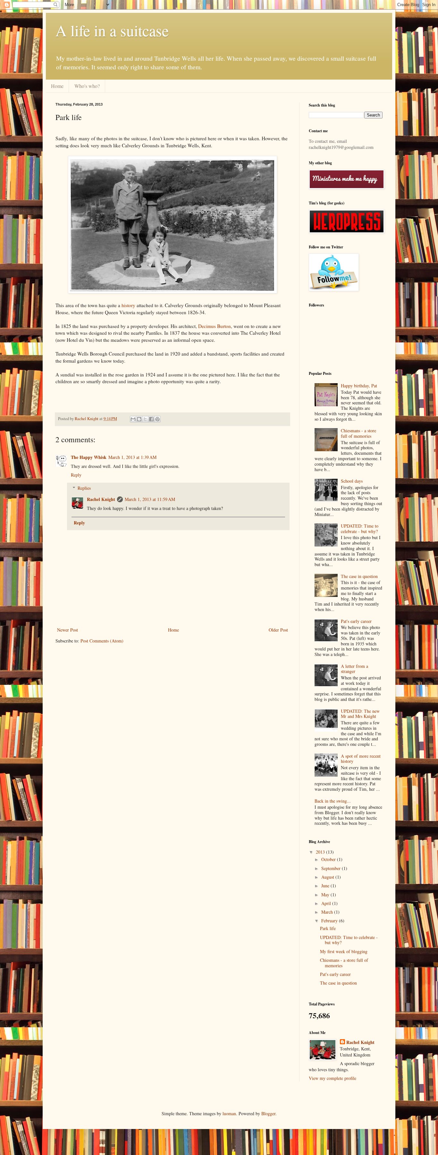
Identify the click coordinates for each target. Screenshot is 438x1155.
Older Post (278, 630)
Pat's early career (356, 621)
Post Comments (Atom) (101, 641)
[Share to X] (145, 419)
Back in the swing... (333, 801)
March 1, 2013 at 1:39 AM (132, 457)
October (329, 859)
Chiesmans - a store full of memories (358, 433)
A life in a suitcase (112, 30)
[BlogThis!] (139, 419)
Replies (84, 488)
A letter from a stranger (354, 669)
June (326, 886)
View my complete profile (332, 1078)
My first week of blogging (343, 951)
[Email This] (133, 419)
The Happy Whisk (88, 457)
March (327, 912)
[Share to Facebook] (151, 419)
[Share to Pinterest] (157, 419)
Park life (328, 928)
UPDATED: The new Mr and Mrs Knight (360, 714)
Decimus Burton (214, 326)
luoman (229, 1113)
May (326, 895)
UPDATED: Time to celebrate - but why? (359, 528)
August (328, 877)
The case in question (359, 576)
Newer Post (67, 630)
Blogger (268, 1113)
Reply (76, 475)
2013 (321, 852)
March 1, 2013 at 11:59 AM (150, 499)
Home (57, 85)
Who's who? (87, 85)
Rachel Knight (101, 499)
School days (352, 481)
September (331, 868)
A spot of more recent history (361, 758)
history (128, 305)
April (326, 903)
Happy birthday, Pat (359, 386)
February (330, 921)
